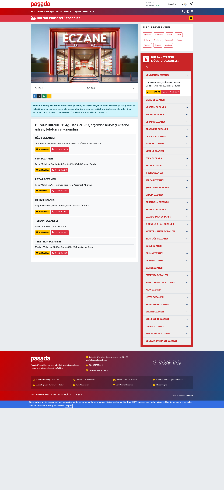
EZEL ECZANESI (154, 246)
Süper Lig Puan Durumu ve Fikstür (50, 385)
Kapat (69, 406)
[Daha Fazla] (49, 96)
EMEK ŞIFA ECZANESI (157, 275)
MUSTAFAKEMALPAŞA (42, 11)
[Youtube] (169, 363)
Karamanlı (169, 40)
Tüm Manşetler (82, 385)
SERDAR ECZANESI (155, 180)
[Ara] (183, 11)
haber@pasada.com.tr (98, 370)
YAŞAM (77, 11)
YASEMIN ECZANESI (156, 107)
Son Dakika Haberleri (124, 385)
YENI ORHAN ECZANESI (158, 75)
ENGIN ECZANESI (155, 312)
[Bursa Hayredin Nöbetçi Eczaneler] (190, 59)
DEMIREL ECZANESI (156, 136)
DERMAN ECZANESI (156, 122)
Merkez (147, 45)
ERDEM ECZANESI (155, 195)
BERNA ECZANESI (155, 253)
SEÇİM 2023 (69, 395)
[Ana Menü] (191, 11)
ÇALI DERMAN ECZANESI (159, 217)
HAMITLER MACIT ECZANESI (160, 282)
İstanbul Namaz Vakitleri (127, 380)
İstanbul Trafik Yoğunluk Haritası (169, 380)
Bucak (169, 34)
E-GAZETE (88, 11)
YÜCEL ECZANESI (155, 151)
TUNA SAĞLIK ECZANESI (158, 334)
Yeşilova (168, 45)
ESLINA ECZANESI (155, 114)
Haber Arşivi (161, 385)
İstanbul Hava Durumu (86, 380)
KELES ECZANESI (154, 166)
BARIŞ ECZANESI (154, 268)
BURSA (67, 11)
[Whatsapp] (174, 363)
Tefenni (158, 45)
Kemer (180, 40)
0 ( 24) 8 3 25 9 (61, 149)
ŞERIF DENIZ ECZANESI (158, 187)
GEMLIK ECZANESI (155, 100)
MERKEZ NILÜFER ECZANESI (160, 231)
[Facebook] (155, 363)
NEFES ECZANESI (155, 297)
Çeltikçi (147, 40)
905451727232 (96, 365)
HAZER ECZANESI (155, 144)
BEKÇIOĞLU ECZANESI (157, 202)
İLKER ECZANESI (154, 173)
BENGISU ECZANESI (156, 209)
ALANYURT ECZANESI (157, 129)
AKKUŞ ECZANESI (155, 260)
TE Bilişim (189, 396)
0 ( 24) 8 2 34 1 (61, 212)
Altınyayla (159, 34)
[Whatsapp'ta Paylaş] (44, 96)
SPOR (59, 11)
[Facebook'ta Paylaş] (35, 96)
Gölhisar (157, 40)
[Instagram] (164, 363)
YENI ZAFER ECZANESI (157, 304)
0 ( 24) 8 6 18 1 (61, 253)
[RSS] (178, 363)
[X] (160, 363)
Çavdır (178, 34)
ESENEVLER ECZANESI (157, 319)
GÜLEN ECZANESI (155, 326)
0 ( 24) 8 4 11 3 (61, 170)
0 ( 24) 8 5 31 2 (61, 191)
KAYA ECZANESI (154, 290)
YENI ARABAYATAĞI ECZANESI (161, 341)
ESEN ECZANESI (154, 158)
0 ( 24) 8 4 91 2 (61, 232)
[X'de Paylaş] (39, 96)
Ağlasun (147, 34)
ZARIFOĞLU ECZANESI (157, 239)
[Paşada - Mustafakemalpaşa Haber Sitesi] (40, 4)
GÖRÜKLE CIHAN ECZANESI (160, 224)
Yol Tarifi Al (44, 149)
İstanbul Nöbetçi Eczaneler (47, 380)
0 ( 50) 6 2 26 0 (172, 92)
